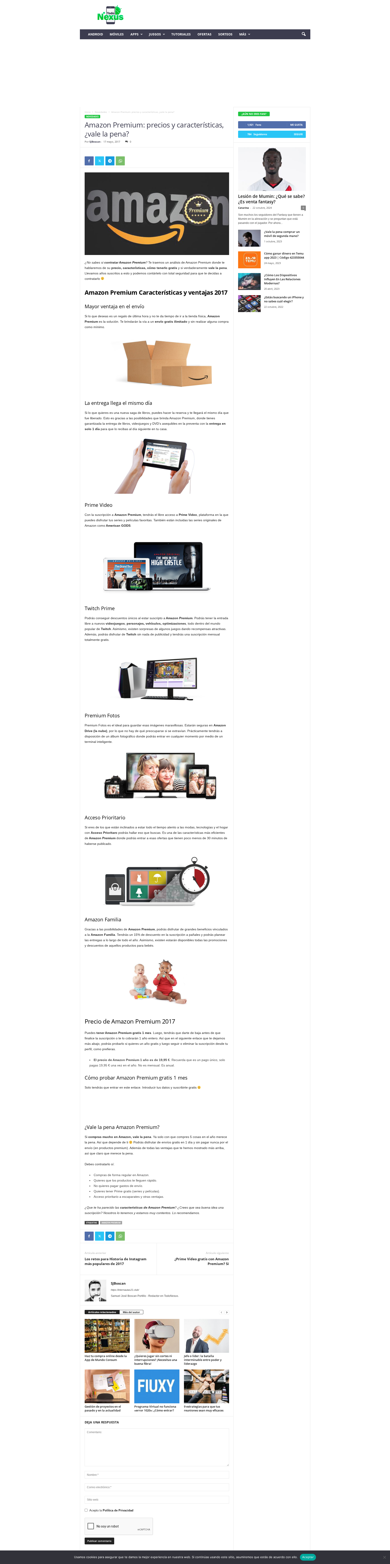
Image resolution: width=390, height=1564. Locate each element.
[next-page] (227, 1312)
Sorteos (225, 34)
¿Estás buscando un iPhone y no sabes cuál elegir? (284, 299)
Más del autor (131, 1312)
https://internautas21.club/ (125, 1289)
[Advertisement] (195, 73)
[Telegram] (109, 160)
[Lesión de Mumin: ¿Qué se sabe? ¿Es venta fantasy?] (272, 169)
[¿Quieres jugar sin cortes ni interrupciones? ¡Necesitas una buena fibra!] (156, 1336)
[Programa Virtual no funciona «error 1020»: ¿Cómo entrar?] (156, 1386)
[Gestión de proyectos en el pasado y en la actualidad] (107, 1386)
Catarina (243, 207)
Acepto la (111, 1510)
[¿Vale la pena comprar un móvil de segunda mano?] (249, 238)
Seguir (298, 134)
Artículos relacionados (102, 1312)
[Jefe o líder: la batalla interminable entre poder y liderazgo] (206, 1336)
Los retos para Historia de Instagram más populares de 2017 (115, 1261)
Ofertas (204, 34)
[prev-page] (221, 1312)
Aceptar (308, 1557)
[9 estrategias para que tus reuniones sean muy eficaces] (206, 1386)
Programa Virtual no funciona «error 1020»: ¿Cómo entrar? (155, 1408)
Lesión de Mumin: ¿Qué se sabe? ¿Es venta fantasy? (271, 199)
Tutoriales (181, 34)
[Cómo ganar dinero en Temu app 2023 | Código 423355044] (249, 259)
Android (95, 34)
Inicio (88, 112)
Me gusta (296, 124)
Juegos (155, 34)
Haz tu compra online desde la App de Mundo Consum (106, 1358)
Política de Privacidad (118, 1510)
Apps (134, 34)
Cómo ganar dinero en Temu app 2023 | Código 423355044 (284, 255)
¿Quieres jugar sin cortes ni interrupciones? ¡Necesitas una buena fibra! (155, 1360)
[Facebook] (89, 160)
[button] (304, 34)
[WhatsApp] (120, 160)
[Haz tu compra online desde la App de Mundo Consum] (107, 1336)
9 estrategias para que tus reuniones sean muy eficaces (203, 1408)
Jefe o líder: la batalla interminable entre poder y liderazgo (203, 1360)
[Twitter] (99, 160)
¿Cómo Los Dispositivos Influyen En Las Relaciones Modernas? (282, 279)
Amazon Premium (111, 1222)
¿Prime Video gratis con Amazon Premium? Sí (201, 1261)
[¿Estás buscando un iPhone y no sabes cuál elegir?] (249, 303)
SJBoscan (94, 141)
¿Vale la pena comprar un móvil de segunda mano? (282, 234)
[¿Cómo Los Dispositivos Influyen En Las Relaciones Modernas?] (249, 281)
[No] (384, 1557)
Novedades (101, 112)
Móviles (117, 34)
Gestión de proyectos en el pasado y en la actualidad (103, 1408)
